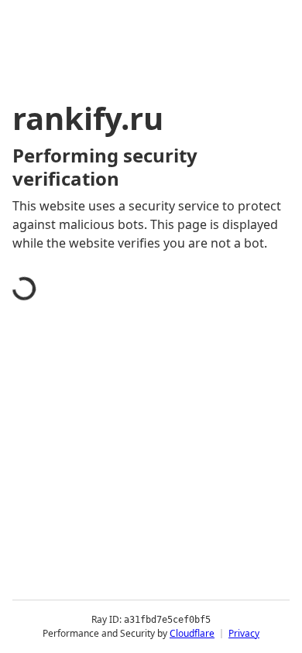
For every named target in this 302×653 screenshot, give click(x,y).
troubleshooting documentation (126, 632)
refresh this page (81, 570)
